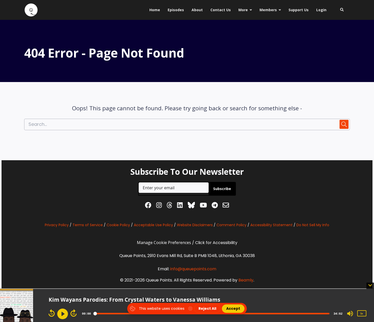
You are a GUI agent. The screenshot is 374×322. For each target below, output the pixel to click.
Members (268, 9)
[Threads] (169, 206)
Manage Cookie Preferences (164, 242)
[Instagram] (159, 206)
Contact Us (220, 9)
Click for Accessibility (216, 243)
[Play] (62, 313)
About (197, 9)
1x (361, 313)
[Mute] (350, 313)
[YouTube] (203, 206)
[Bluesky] (191, 206)
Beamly (245, 280)
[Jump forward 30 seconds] (73, 313)
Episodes (176, 9)
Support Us (299, 9)
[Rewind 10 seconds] (51, 313)
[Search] (340, 10)
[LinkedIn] (180, 206)
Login (321, 9)
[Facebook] (148, 206)
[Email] (226, 206)
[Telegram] (215, 206)
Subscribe (222, 188)
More (243, 9)
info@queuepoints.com (193, 269)
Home (154, 9)
